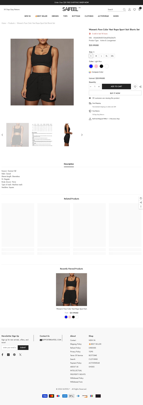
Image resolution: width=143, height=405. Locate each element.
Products (11, 23)
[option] (42, 72)
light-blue (66, 317)
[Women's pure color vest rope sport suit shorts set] (71, 289)
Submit (23, 347)
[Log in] (129, 9)
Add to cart (116, 86)
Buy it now (115, 93)
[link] (18, 249)
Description (69, 164)
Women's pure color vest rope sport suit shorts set (71, 309)
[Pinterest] (14, 354)
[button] (2, 134)
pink (69, 317)
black (73, 317)
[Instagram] (8, 354)
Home (4, 23)
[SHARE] (139, 86)
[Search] (117, 9)
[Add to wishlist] (135, 86)
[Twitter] (20, 354)
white (77, 317)
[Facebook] (2, 354)
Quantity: (92, 82)
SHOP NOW (84, 2)
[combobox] (115, 9)
